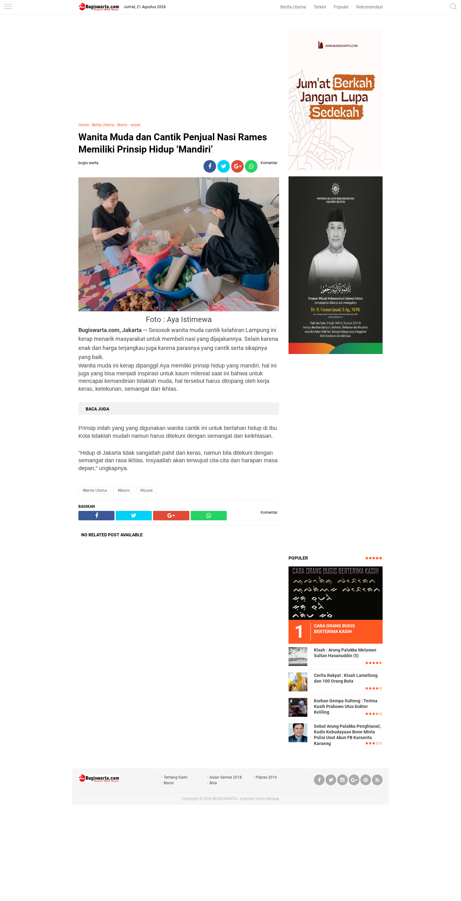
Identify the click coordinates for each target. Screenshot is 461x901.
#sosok (146, 490)
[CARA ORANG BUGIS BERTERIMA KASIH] (336, 592)
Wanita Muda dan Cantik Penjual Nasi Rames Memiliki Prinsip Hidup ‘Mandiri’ (172, 143)
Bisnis (122, 125)
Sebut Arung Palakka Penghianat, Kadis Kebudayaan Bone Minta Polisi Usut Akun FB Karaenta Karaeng (347, 735)
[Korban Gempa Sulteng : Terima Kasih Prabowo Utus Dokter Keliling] (298, 707)
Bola (213, 783)
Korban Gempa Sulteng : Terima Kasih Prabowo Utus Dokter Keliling (346, 706)
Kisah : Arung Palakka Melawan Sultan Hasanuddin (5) (345, 652)
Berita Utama (293, 6)
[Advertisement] (178, 72)
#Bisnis (124, 490)
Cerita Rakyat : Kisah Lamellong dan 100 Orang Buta (346, 678)
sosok (135, 125)
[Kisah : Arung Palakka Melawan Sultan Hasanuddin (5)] (298, 656)
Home (83, 125)
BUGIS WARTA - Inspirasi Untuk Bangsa (246, 798)
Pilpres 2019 (266, 777)
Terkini (320, 6)
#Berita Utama (94, 490)
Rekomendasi (369, 6)
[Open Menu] (8, 7)
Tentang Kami (176, 777)
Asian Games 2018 (225, 777)
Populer (341, 6)
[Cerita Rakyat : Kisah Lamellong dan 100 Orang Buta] (298, 682)
